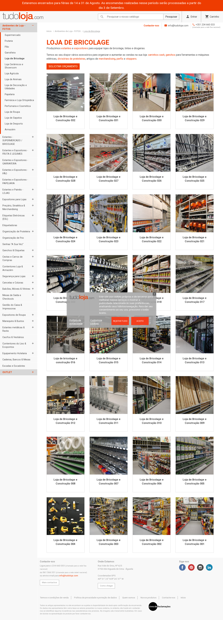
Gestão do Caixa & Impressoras (12, 307)
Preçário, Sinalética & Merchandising (13, 207)
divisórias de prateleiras (71, 58)
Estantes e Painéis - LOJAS (12, 191)
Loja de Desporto (14, 123)
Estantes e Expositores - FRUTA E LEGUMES (15, 152)
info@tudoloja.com (178, 25)
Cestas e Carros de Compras (12, 258)
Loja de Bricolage (14, 58)
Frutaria (9, 41)
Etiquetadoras (9, 225)
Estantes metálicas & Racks (13, 329)
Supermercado (13, 35)
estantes (66, 48)
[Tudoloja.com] (22, 16)
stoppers (131, 58)
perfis (120, 58)
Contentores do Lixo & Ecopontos (14, 345)
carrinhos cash (156, 54)
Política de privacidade (75, 321)
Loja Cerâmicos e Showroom (14, 66)
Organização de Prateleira (16, 231)
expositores (81, 48)
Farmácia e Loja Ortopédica (19, 100)
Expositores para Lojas (14, 199)
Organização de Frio (13, 238)
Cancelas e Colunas (12, 282)
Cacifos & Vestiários (13, 337)
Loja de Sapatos (13, 117)
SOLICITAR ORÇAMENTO (63, 66)
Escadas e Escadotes (13, 366)
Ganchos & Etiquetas (13, 250)
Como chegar (106, 585)
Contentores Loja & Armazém (12, 268)
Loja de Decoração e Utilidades (16, 87)
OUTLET (7, 372)
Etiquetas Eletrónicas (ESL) (13, 217)
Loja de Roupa (12, 112)
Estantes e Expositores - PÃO (15, 172)
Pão (7, 46)
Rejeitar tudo (120, 321)
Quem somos (128, 597)
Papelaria (10, 94)
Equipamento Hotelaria (14, 353)
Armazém (10, 129)
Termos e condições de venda (54, 597)
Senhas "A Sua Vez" (13, 244)
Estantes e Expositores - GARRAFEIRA (15, 162)
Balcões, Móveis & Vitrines (16, 289)
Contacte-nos (151, 25)
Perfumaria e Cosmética (18, 106)
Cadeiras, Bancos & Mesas (16, 359)
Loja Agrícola (12, 73)
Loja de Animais (13, 79)
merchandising (107, 58)
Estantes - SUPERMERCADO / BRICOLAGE (12, 140)
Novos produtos (148, 597)
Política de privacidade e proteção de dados (95, 597)
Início (183, 597)
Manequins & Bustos (13, 321)
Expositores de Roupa (14, 315)
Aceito (139, 321)
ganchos (170, 54)
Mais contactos (49, 582)
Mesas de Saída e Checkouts (11, 297)
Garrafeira (10, 52)
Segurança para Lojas (13, 276)
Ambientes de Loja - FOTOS (13, 27)
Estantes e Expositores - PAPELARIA (15, 181)
